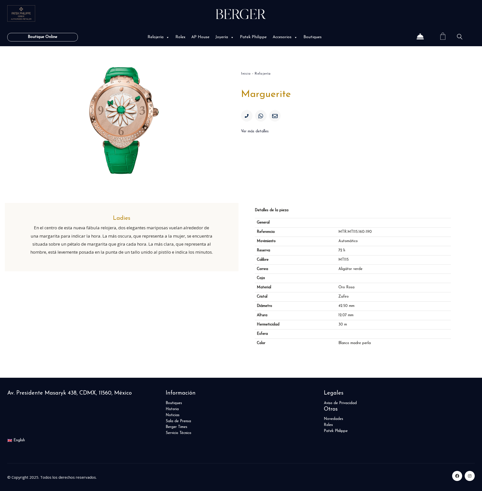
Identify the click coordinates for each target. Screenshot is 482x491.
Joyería (221, 37)
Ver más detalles (255, 131)
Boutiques (313, 37)
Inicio (246, 74)
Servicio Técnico (178, 433)
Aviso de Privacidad (340, 403)
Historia (172, 409)
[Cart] (442, 37)
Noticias (172, 415)
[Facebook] (457, 476)
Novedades (333, 419)
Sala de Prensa (178, 421)
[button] (167, 37)
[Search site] (459, 37)
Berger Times (176, 427)
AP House (200, 37)
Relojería (155, 37)
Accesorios (282, 37)
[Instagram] (470, 476)
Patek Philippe (253, 37)
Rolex (180, 37)
